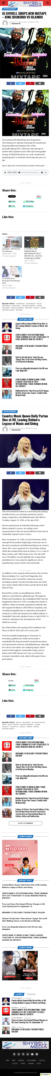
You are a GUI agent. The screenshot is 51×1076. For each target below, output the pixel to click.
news (44, 308)
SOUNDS (19, 310)
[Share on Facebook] (11, 83)
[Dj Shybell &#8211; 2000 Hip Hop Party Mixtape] (12, 242)
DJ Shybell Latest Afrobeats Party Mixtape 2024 (11, 280)
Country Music (39, 722)
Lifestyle (15, 727)
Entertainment (31, 1060)
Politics (15, 1063)
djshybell (17, 306)
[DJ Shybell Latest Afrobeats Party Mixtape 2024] (12, 271)
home (39, 306)
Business (6, 306)
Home (7, 1060)
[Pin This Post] (30, 83)
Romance (31, 1063)
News (13, 1060)
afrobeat (21, 304)
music (37, 308)
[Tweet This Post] (20, 83)
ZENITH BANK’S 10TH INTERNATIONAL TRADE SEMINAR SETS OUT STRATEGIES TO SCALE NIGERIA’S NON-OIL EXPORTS (25, 895)
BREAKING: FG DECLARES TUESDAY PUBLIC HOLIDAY (23, 913)
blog (40, 304)
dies (4, 724)
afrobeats (31, 304)
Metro (39, 1063)
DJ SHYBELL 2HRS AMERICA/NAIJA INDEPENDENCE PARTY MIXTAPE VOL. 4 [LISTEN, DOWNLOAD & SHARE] (33, 253)
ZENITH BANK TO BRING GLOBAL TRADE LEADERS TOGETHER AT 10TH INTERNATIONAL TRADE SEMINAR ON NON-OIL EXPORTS (24, 937)
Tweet (11, 680)
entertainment (29, 306)
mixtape (29, 308)
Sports (23, 1063)
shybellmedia (15, 23)
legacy (6, 727)
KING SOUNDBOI (18, 308)
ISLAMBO (6, 308)
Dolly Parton (13, 724)
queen (36, 727)
